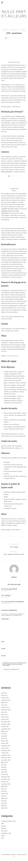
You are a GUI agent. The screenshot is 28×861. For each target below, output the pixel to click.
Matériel (3, 828)
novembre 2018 (5, 745)
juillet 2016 (4, 762)
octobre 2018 (5, 748)
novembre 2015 (5, 779)
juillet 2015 (4, 786)
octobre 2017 (4, 753)
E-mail (3, 648)
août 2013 (4, 796)
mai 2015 (3, 791)
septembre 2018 (5, 750)
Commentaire (5, 619)
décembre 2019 (5, 722)
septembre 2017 (5, 755)
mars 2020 (4, 714)
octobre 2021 (5, 698)
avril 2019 (4, 736)
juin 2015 (3, 789)
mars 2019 (4, 738)
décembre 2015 (5, 777)
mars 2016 (4, 772)
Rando (3, 835)
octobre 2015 (5, 781)
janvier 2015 (4, 793)
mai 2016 (3, 767)
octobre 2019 (5, 726)
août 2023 (4, 693)
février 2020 (4, 717)
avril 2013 (4, 803)
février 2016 (4, 774)
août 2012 (4, 805)
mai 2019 (3, 733)
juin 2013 (3, 801)
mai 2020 (4, 712)
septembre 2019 (5, 729)
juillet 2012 (4, 808)
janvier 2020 (5, 719)
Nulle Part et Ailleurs (14, 13)
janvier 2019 (4, 743)
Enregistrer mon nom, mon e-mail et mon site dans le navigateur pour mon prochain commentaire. (14, 664)
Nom (3, 641)
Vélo (2, 838)
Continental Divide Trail (14, 30)
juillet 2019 (4, 731)
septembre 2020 (6, 710)
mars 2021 (4, 705)
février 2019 (4, 741)
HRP (2, 823)
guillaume (14, 577)
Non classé (4, 831)
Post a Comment (23, 30)
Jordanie (3, 826)
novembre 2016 (5, 760)
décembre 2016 (5, 757)
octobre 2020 (5, 707)
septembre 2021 (5, 700)
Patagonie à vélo (6, 833)
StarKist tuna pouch (12, 356)
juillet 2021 (4, 702)
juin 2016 (3, 765)
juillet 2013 (4, 798)
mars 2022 (4, 695)
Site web (3, 655)
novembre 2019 (5, 724)
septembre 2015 (5, 784)
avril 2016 (4, 769)
